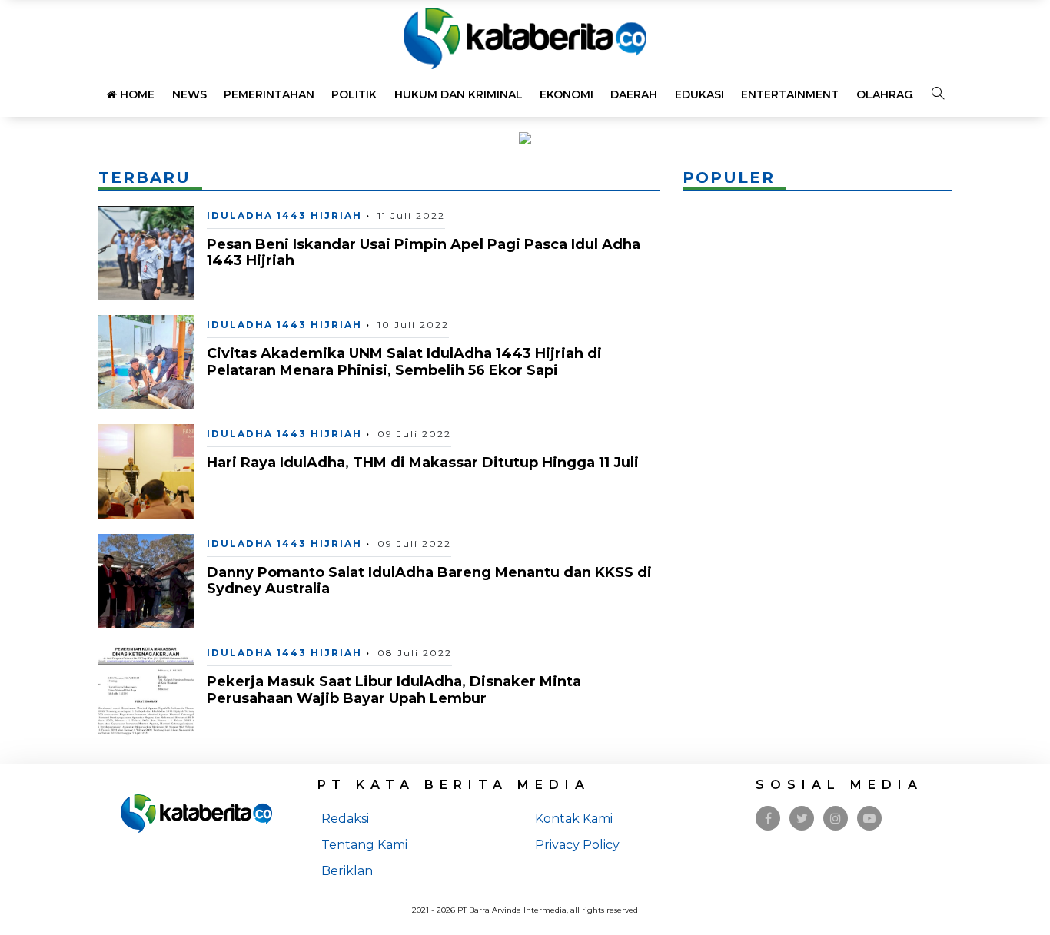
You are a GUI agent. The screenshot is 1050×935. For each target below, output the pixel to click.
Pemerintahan (269, 94)
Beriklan (347, 871)
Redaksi (345, 818)
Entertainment (790, 94)
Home (136, 94)
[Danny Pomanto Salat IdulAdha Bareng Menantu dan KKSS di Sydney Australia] (146, 580)
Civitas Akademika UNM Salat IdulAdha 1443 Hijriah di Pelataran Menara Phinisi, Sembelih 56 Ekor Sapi (404, 362)
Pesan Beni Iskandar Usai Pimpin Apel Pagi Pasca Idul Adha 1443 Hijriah (423, 253)
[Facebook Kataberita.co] (768, 818)
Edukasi (699, 94)
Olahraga (888, 94)
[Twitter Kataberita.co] (802, 818)
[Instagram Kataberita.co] (835, 818)
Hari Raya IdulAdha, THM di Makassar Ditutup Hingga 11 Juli (423, 462)
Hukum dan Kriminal (458, 94)
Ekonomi (566, 94)
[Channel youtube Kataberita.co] (869, 818)
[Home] (525, 37)
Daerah (633, 94)
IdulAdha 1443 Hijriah (284, 215)
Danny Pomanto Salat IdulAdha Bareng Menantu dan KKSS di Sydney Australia (429, 581)
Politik (354, 94)
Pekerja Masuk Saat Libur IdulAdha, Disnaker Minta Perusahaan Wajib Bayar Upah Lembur (394, 690)
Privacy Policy (577, 844)
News (189, 94)
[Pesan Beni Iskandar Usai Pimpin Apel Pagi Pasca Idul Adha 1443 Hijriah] (146, 251)
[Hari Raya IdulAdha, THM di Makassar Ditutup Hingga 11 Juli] (146, 470)
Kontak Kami (574, 818)
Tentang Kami (364, 844)
